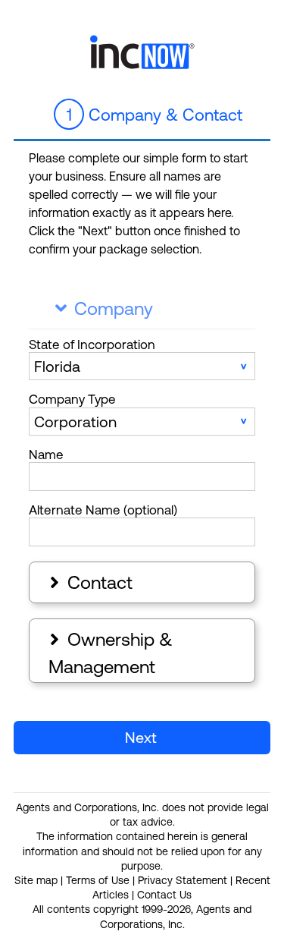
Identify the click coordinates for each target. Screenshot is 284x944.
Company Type (72, 399)
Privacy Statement (182, 880)
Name (46, 454)
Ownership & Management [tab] (109, 653)
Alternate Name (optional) (103, 510)
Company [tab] (104, 308)
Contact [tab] (89, 582)
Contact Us (164, 895)
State (92, 344)
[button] (142, 737)
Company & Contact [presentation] (155, 114)
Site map (36, 880)
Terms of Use (98, 880)
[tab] (142, 115)
